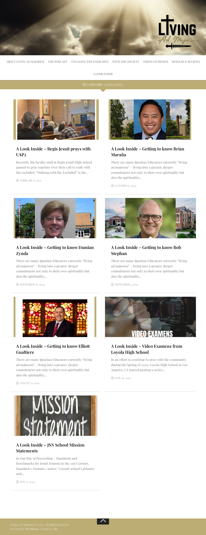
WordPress (32, 529)
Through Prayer (155, 61)
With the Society (125, 61)
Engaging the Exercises (89, 61)
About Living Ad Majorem (25, 61)
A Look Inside (103, 74)
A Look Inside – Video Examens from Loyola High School (146, 349)
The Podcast (57, 61)
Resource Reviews (186, 61)
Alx (55, 529)
